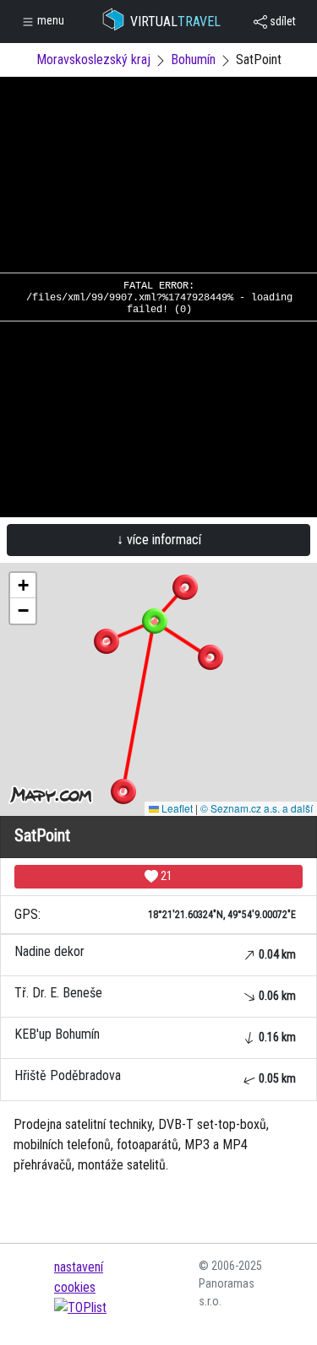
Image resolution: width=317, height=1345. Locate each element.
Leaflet (176, 808)
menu (49, 20)
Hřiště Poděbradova (155, 1076)
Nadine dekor (155, 952)
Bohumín (193, 59)
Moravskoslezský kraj (93, 59)
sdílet (281, 21)
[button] (185, 587)
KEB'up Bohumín (155, 1035)
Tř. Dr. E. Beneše (155, 993)
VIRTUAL (175, 22)
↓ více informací (159, 540)
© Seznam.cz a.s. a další (256, 808)
